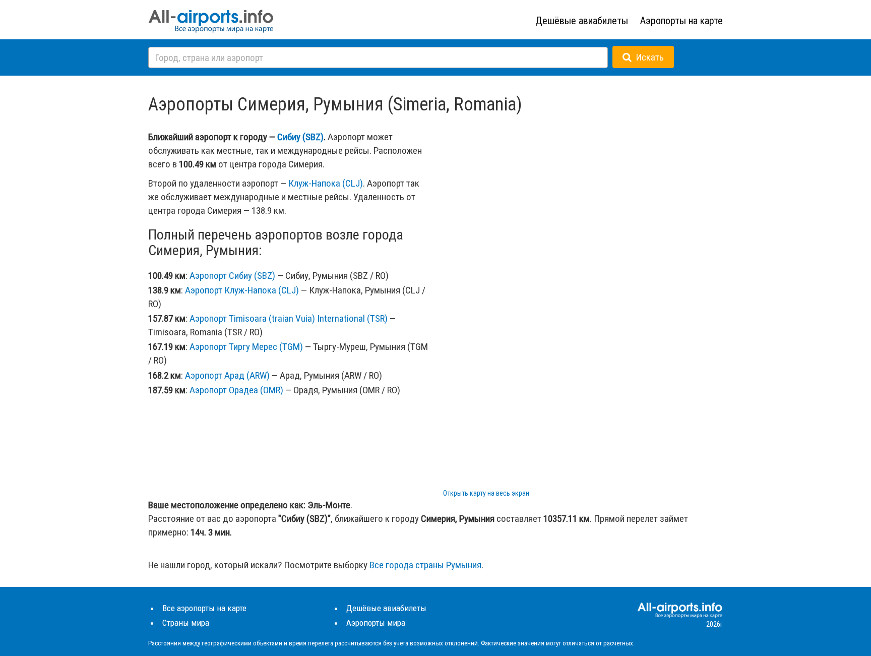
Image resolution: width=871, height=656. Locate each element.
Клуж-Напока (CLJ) (325, 183)
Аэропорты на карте (681, 21)
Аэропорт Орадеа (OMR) (236, 390)
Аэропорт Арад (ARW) (227, 375)
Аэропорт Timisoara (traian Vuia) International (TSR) (289, 318)
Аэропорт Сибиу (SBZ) (232, 275)
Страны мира (185, 623)
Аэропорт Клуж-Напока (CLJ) (242, 290)
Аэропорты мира (375, 623)
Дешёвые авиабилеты (581, 21)
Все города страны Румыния (425, 565)
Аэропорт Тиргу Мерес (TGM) (246, 346)
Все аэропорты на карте (204, 608)
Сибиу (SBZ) (300, 137)
